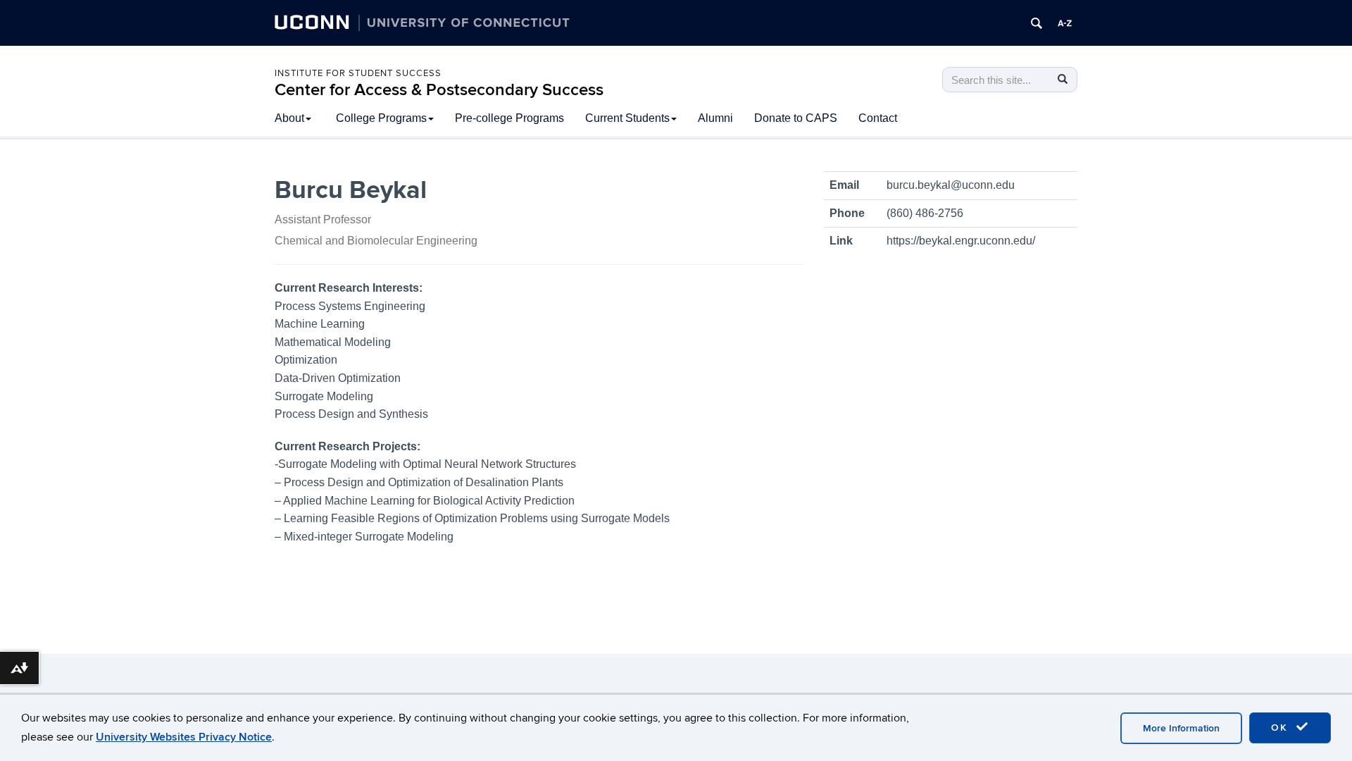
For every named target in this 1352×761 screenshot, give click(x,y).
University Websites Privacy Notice (184, 737)
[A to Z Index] (1064, 23)
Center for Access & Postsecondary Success (439, 90)
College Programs (381, 118)
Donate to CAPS (795, 118)
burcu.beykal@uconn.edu (951, 185)
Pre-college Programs (509, 118)
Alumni (715, 118)
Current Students (627, 118)
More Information (1181, 728)
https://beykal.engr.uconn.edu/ (961, 241)
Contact (877, 118)
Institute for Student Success (358, 73)
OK (1281, 728)
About (289, 118)
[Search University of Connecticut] (1036, 23)
